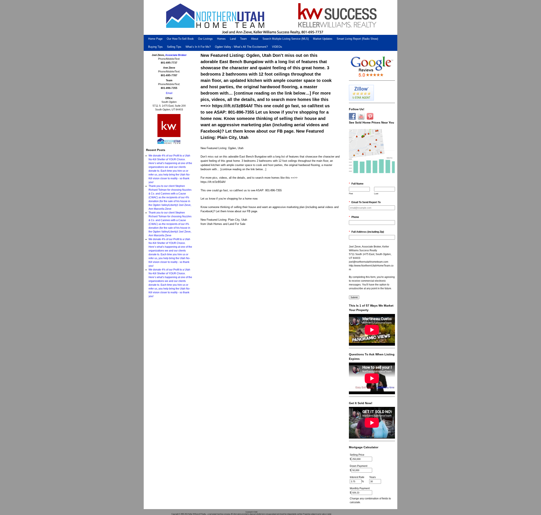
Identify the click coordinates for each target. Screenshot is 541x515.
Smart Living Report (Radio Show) (357, 38)
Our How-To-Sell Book (180, 38)
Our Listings (205, 38)
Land (233, 38)
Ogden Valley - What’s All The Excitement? (241, 46)
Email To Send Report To (365, 202)
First (351, 193)
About (254, 38)
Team (243, 38)
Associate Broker (176, 55)
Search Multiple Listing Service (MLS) (285, 38)
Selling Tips (174, 46)
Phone (354, 217)
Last (376, 193)
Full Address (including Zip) (366, 231)
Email (169, 93)
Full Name (356, 183)
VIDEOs (277, 46)
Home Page (155, 38)
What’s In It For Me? (198, 46)
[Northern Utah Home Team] (270, 17)
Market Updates (322, 38)
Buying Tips (155, 46)
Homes (221, 38)
